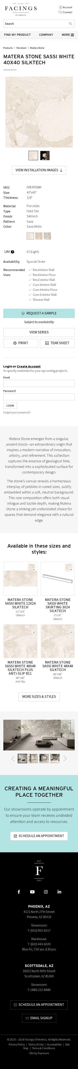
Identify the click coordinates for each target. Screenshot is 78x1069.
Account (67, 7)
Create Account (29, 366)
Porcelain (21, 48)
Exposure (43, 1053)
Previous (13, 758)
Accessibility (54, 1045)
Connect (67, 12)
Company (46, 34)
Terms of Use (35, 1045)
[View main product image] (33, 155)
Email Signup (41, 1018)
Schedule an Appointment (41, 836)
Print (23, 343)
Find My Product (17, 34)
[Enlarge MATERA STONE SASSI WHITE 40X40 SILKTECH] (39, 112)
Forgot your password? (17, 412)
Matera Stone (37, 48)
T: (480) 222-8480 (39, 990)
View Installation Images (37, 170)
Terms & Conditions (43, 1048)
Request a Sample (41, 313)
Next (65, 758)
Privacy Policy (17, 1045)
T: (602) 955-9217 (39, 930)
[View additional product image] (45, 155)
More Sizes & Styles (39, 696)
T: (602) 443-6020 (39, 944)
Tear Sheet (59, 343)
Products (8, 48)
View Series (39, 332)
